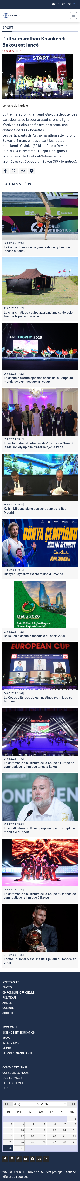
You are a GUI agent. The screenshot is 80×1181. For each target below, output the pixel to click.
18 (32, 1136)
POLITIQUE (9, 997)
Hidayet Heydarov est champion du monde (33, 574)
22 (74, 1136)
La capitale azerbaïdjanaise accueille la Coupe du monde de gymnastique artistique (38, 379)
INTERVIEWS (10, 1043)
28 (64, 1142)
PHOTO (7, 987)
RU (58, 4)
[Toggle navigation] (72, 15)
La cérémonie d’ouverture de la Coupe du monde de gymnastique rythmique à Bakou (40, 895)
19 (44, 1136)
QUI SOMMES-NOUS (15, 1072)
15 (74, 1130)
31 (22, 1147)
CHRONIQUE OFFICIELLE (18, 992)
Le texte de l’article (15, 105)
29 (74, 1142)
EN (63, 4)
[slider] (15, 94)
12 (44, 1130)
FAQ (5, 1088)
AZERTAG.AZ (10, 982)
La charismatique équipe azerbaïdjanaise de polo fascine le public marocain (38, 314)
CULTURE (8, 1008)
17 (22, 1136)
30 (10, 1147)
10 (22, 1130)
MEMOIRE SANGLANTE (17, 1053)
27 (54, 1142)
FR (74, 4)
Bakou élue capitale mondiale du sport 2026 (34, 636)
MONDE (7, 1048)
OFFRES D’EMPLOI (14, 1083)
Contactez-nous (15, 1067)
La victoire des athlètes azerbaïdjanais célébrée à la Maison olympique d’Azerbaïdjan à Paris (38, 445)
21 (64, 1136)
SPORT (7, 28)
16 (10, 1136)
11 (32, 1130)
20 (54, 1136)
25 (32, 1142)
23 (10, 1142)
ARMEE (7, 1003)
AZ (54, 4)
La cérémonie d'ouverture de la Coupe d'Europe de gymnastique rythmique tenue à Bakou (39, 764)
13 (54, 1130)
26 (44, 1142)
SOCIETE (8, 1013)
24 (22, 1142)
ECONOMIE (9, 1027)
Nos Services (12, 1078)
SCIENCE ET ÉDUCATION (18, 1032)
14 (64, 1130)
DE (69, 4)
